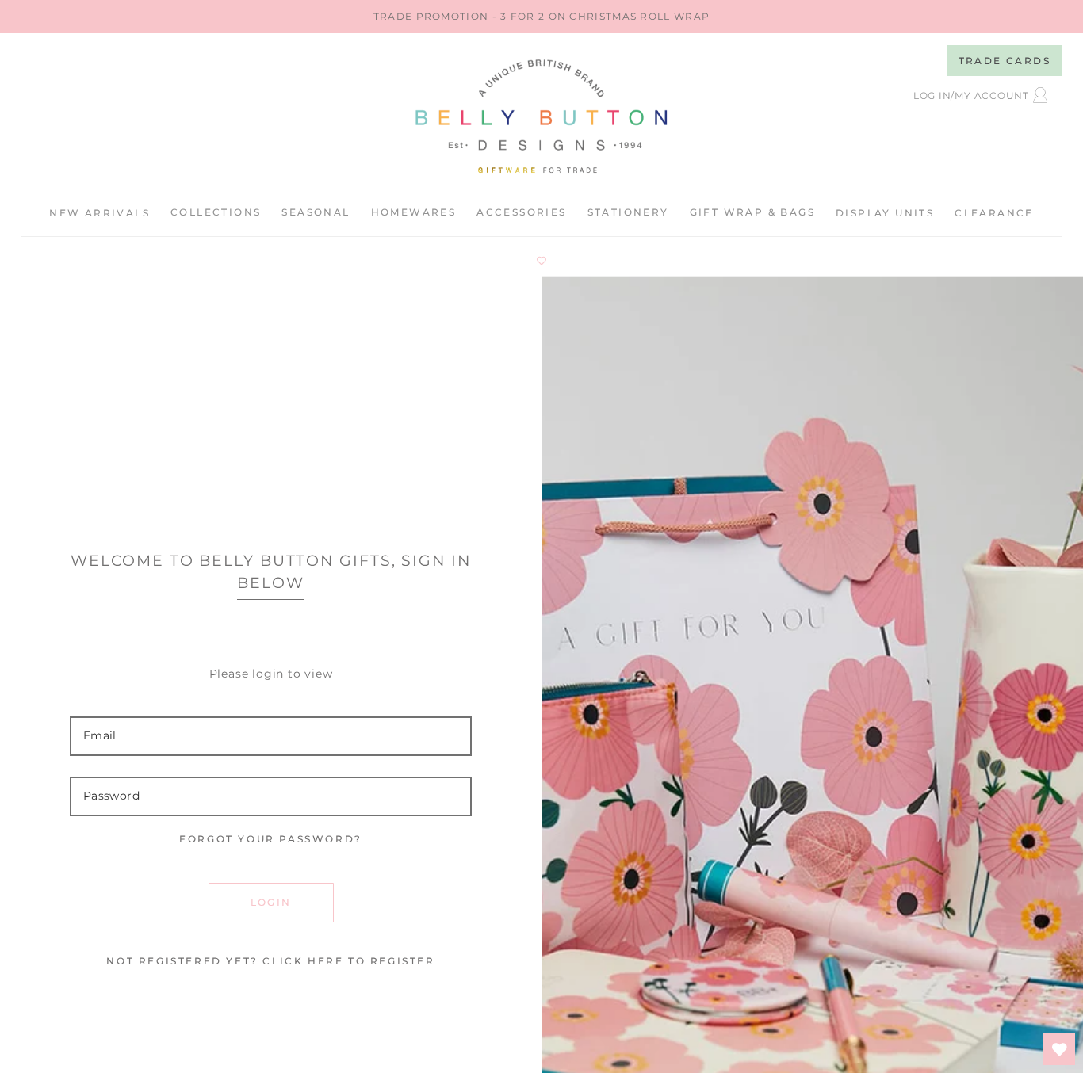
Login (271, 902)
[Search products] (911, 136)
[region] (541, 16)
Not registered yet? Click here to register (270, 961)
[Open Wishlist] (1059, 1049)
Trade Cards (1004, 61)
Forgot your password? (270, 839)
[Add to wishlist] (541, 261)
